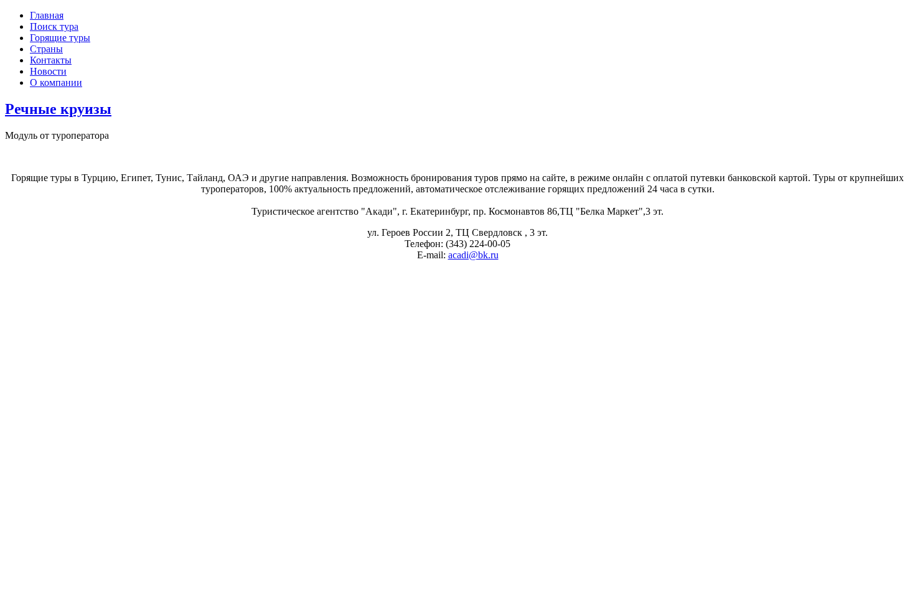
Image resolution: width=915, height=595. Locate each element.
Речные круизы (58, 109)
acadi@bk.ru (473, 255)
